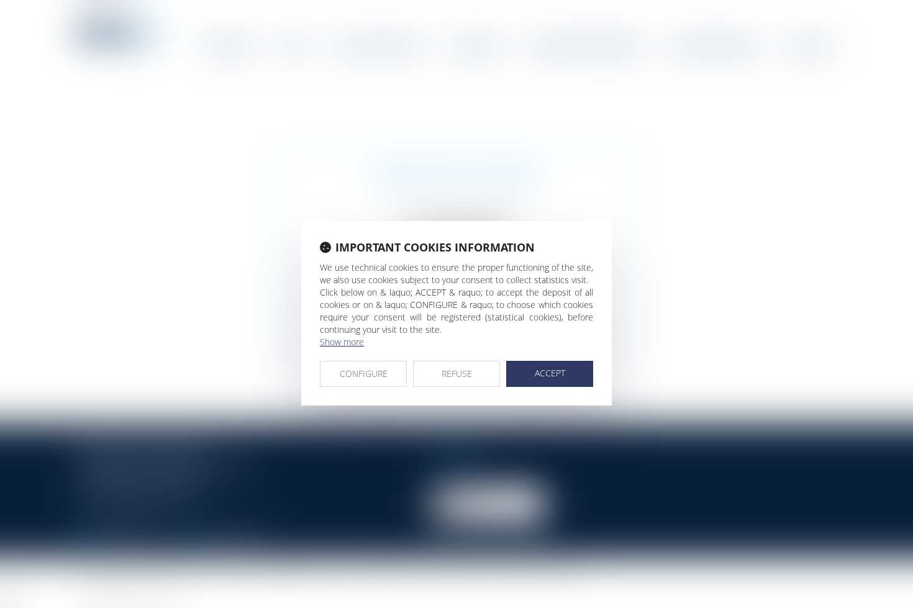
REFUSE (457, 373)
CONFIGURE (364, 373)
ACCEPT (550, 373)
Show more (342, 342)
